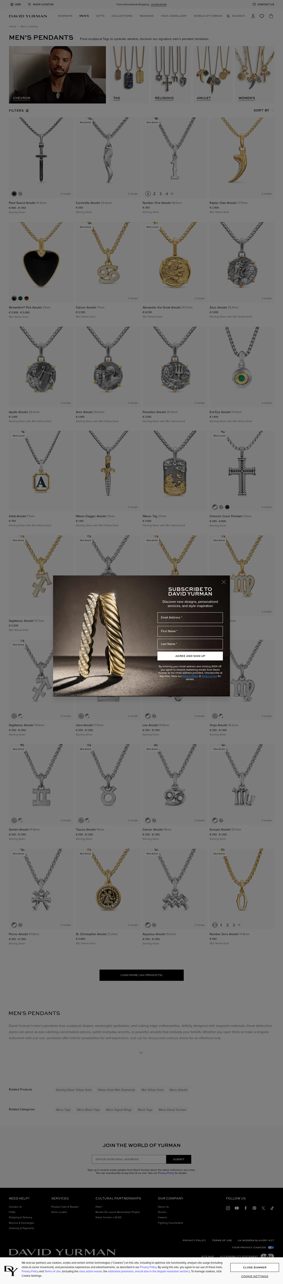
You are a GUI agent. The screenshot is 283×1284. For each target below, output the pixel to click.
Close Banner (254, 1267)
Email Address (170, 617)
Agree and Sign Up (190, 656)
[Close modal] (226, 579)
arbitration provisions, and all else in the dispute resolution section (148, 1271)
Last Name (168, 644)
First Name (168, 631)
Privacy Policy (190, 676)
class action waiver (90, 1271)
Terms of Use (209, 676)
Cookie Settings (254, 1276)
